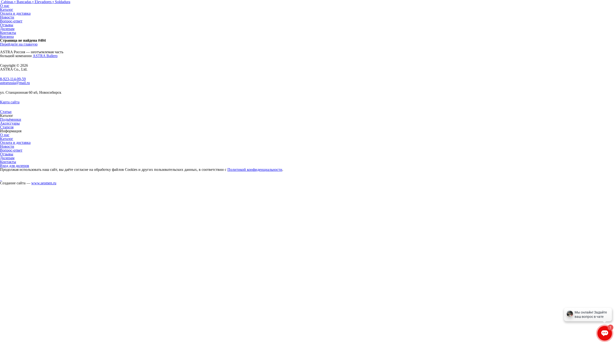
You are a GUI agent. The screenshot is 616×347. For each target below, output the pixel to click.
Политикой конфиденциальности (254, 169)
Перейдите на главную (19, 44)
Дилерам (7, 29)
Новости (7, 17)
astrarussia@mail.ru (15, 83)
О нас (4, 6)
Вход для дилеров (14, 166)
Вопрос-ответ (11, 21)
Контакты (8, 33)
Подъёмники (10, 119)
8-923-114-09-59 (13, 79)
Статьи (6, 112)
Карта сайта (9, 102)
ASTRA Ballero (45, 56)
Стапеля (6, 127)
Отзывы (6, 25)
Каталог (6, 9)
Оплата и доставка (15, 13)
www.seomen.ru (43, 183)
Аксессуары (10, 123)
